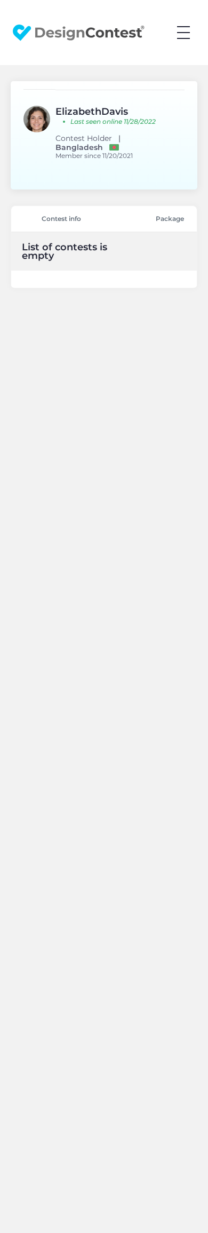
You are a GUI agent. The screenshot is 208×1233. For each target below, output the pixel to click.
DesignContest (79, 33)
